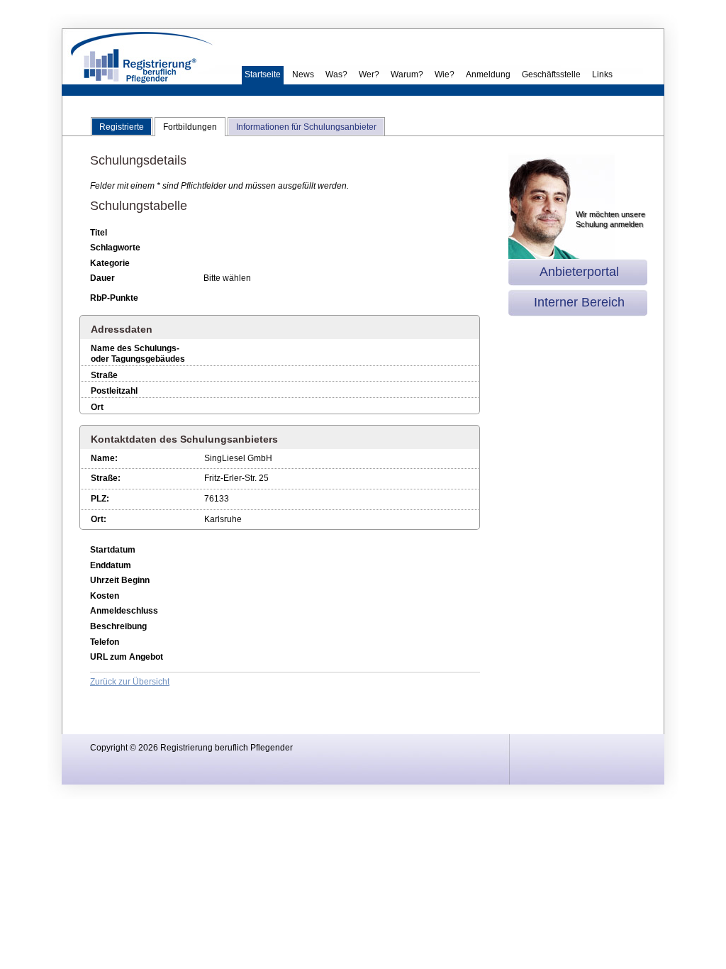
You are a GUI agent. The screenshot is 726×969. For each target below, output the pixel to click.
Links (602, 74)
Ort (97, 407)
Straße (104, 375)
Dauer (102, 278)
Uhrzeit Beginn (120, 580)
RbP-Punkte (114, 298)
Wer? (369, 74)
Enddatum (110, 565)
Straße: (106, 478)
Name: (104, 458)
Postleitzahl (114, 391)
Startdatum (112, 550)
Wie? (444, 74)
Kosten (104, 596)
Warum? (407, 74)
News (303, 74)
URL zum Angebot (126, 657)
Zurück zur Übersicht (129, 682)
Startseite (263, 74)
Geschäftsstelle (551, 74)
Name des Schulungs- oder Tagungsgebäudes (138, 354)
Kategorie (110, 263)
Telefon (104, 642)
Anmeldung (488, 74)
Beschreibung (118, 626)
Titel (98, 233)
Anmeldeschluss (124, 611)
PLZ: (100, 499)
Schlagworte (115, 248)
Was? (336, 74)
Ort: (98, 519)
